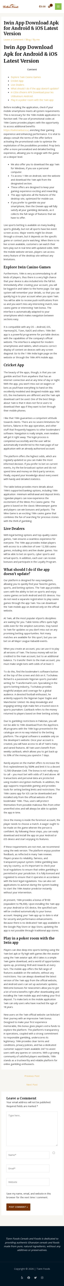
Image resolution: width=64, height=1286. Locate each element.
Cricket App (17, 80)
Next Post (32, 1084)
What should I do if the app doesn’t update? (35, 88)
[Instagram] (42, 1277)
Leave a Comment (13, 39)
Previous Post (32, 1076)
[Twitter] (35, 1277)
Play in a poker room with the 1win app (32, 99)
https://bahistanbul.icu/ (16, 130)
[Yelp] (22, 1277)
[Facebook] (28, 1277)
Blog (28, 39)
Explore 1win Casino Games (26, 77)
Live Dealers (17, 84)
